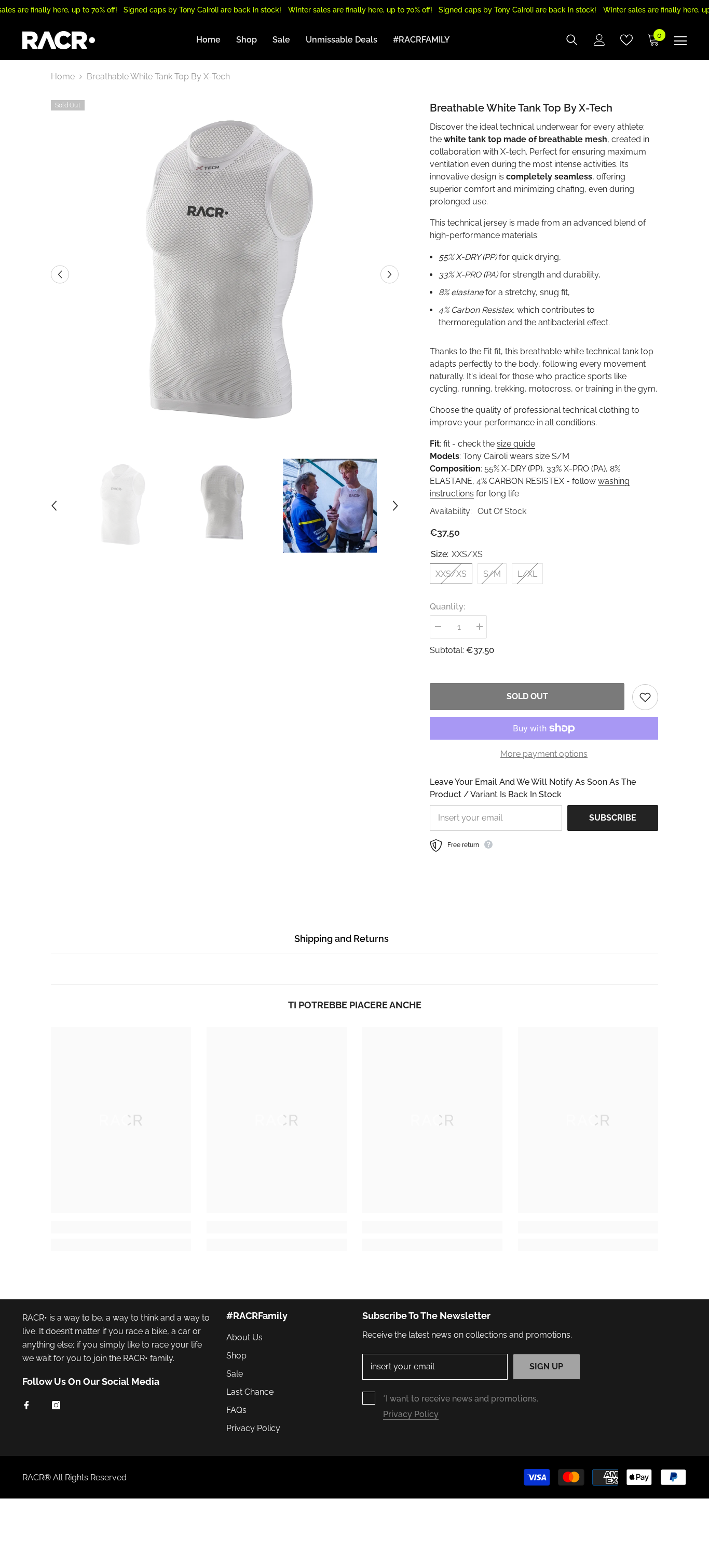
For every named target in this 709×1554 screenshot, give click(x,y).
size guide (516, 444)
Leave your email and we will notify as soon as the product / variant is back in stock (533, 788)
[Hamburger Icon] (680, 41)
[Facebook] (26, 1405)
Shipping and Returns (341, 938)
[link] (121, 1227)
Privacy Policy (411, 1414)
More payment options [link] (544, 754)
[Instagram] (56, 1405)
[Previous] (60, 274)
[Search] (572, 40)
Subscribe (612, 818)
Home (63, 76)
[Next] (389, 274)
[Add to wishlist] (645, 697)
